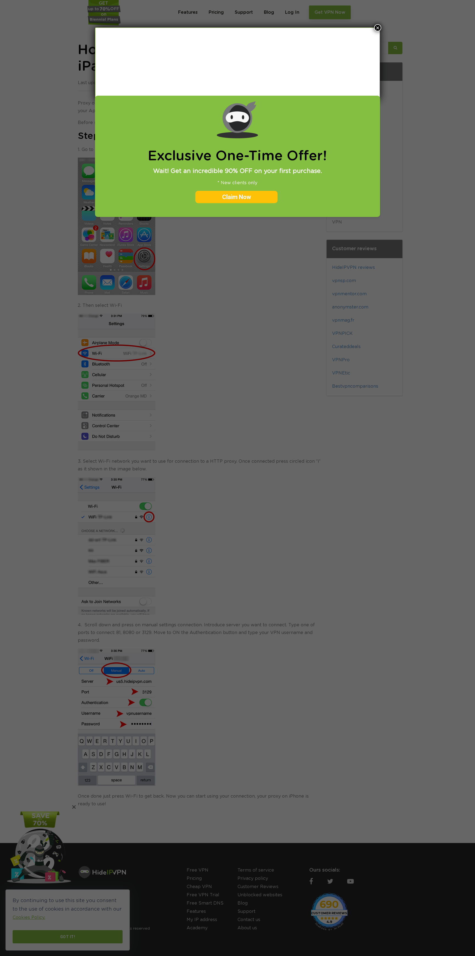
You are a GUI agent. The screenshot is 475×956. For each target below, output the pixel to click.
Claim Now (236, 197)
